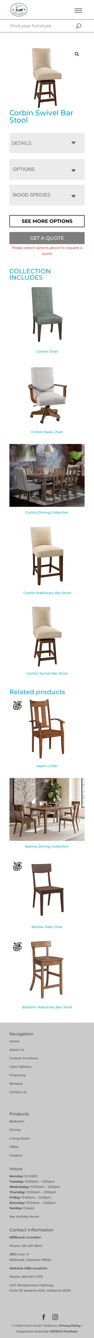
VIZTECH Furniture (63, 1331)
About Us (16, 1050)
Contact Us (18, 1092)
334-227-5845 (31, 1246)
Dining (15, 1130)
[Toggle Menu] (78, 10)
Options (23, 169)
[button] (77, 54)
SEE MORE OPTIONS (47, 221)
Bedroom (16, 1121)
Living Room (19, 1138)
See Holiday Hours (24, 1216)
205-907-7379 (32, 1277)
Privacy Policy (70, 1325)
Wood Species (31, 194)
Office (14, 1147)
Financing (17, 1075)
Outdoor (16, 1155)
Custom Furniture (23, 1058)
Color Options (20, 1067)
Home (14, 1041)
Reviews (16, 1083)
